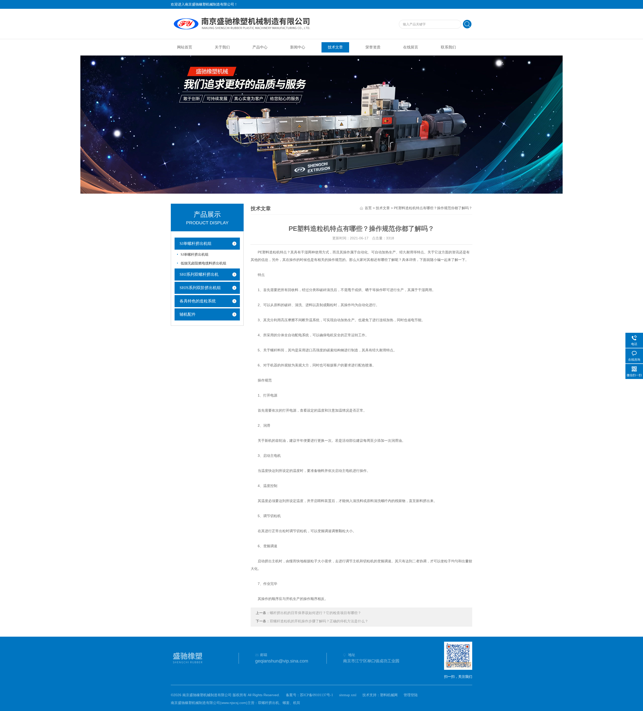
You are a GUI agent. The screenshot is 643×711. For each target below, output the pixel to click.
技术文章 (335, 47)
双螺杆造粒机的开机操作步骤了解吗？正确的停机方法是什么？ (319, 621)
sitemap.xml (347, 695)
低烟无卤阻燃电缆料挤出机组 (203, 263)
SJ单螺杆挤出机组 (195, 243)
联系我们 (448, 47)
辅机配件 (188, 314)
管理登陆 (411, 695)
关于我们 (222, 47)
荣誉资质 (373, 47)
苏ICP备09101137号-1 (316, 695)
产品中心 (259, 47)
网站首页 (184, 47)
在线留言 (410, 47)
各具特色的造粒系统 (198, 301)
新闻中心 (297, 47)
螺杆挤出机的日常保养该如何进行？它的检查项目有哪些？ (315, 613)
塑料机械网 (389, 695)
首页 (368, 208)
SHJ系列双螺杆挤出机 (199, 274)
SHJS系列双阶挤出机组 (200, 288)
